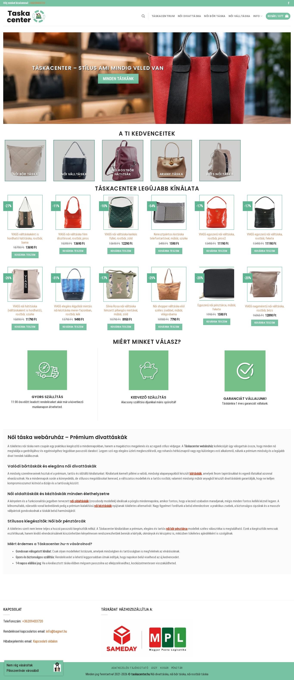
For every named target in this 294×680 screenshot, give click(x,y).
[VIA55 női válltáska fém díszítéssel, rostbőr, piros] (73, 212)
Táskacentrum (163, 16)
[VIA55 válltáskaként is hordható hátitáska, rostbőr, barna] (25, 212)
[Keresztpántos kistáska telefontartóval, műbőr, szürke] (168, 212)
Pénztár (177, 667)
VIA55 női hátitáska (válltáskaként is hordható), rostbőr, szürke (25, 310)
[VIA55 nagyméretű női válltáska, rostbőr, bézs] (264, 284)
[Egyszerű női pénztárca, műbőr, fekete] (216, 284)
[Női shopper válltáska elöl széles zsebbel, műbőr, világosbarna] (168, 284)
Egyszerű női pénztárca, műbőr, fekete (217, 307)
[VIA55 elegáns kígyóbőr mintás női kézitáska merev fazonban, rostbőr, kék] (73, 284)
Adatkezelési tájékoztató (130, 667)
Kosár (164, 667)
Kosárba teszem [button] (25, 254)
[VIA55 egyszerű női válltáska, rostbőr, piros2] (216, 212)
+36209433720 (37, 3)
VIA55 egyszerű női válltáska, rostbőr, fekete (265, 236)
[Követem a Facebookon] (288, 3)
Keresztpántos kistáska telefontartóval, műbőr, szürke (169, 236)
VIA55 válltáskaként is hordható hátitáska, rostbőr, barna (25, 238)
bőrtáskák (196, 473)
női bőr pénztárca (176, 528)
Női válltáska (239, 16)
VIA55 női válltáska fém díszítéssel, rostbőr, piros (73, 236)
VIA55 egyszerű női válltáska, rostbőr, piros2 (217, 236)
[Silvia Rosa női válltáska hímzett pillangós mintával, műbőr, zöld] (120, 284)
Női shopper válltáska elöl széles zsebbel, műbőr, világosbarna (169, 310)
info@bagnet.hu (56, 631)
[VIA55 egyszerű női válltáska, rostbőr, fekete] (264, 212)
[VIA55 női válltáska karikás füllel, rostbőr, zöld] (120, 212)
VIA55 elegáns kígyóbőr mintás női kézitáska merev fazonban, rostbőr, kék (73, 310)
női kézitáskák (103, 506)
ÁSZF (154, 667)
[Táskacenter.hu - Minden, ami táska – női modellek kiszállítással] (24, 16)
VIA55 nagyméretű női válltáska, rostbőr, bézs (264, 308)
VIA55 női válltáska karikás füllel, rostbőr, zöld (121, 236)
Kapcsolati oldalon (45, 641)
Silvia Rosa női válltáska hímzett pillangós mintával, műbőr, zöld (121, 310)
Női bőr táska (214, 16)
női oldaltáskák (79, 501)
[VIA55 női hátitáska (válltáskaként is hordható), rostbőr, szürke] (25, 284)
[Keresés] (143, 16)
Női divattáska (189, 16)
